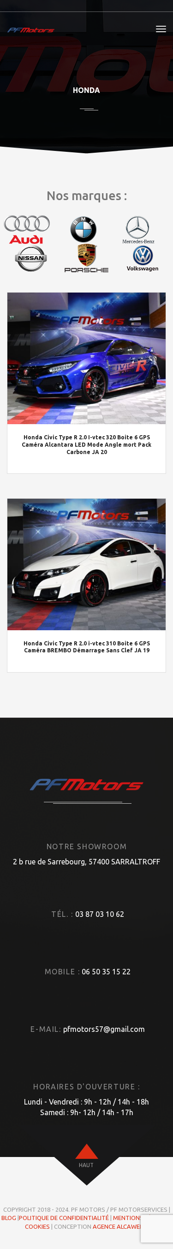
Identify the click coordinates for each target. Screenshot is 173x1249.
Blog (8, 1217)
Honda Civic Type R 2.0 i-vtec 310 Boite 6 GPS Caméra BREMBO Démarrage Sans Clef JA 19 (87, 647)
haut (86, 1165)
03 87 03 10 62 (99, 914)
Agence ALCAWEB (118, 1226)
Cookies (37, 1226)
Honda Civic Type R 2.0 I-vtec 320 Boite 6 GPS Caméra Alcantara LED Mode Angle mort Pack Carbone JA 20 (86, 444)
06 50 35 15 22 (106, 971)
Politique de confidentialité (64, 1217)
